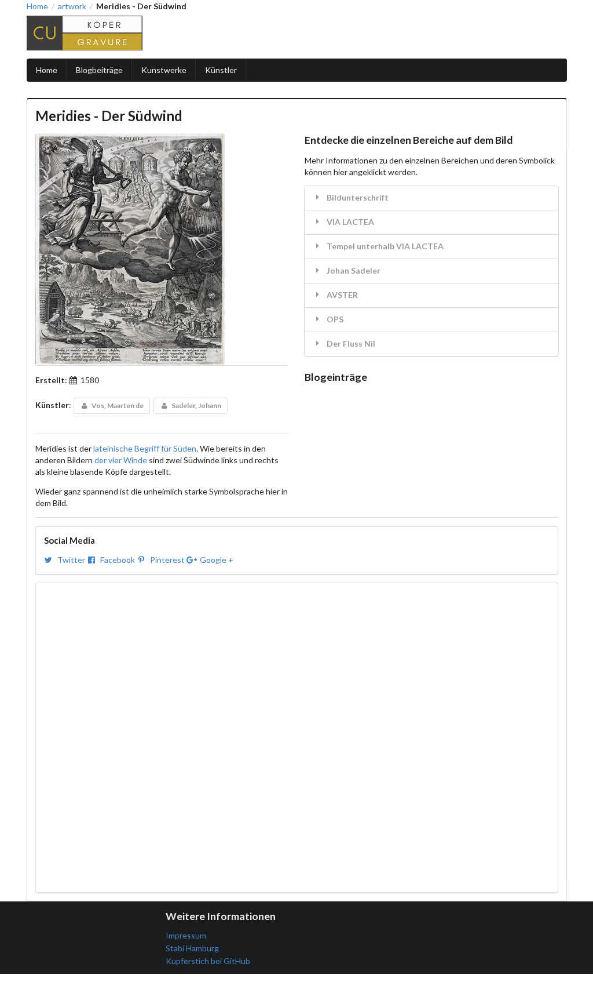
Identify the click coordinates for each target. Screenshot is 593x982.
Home (37, 6)
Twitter (71, 560)
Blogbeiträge (99, 70)
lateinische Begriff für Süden (144, 448)
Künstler (221, 70)
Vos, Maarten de (117, 405)
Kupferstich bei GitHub (208, 961)
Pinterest (167, 560)
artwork (72, 6)
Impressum (186, 935)
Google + (215, 560)
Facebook (117, 560)
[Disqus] (297, 736)
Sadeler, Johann (195, 405)
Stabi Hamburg (192, 948)
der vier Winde (120, 460)
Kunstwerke (163, 70)
